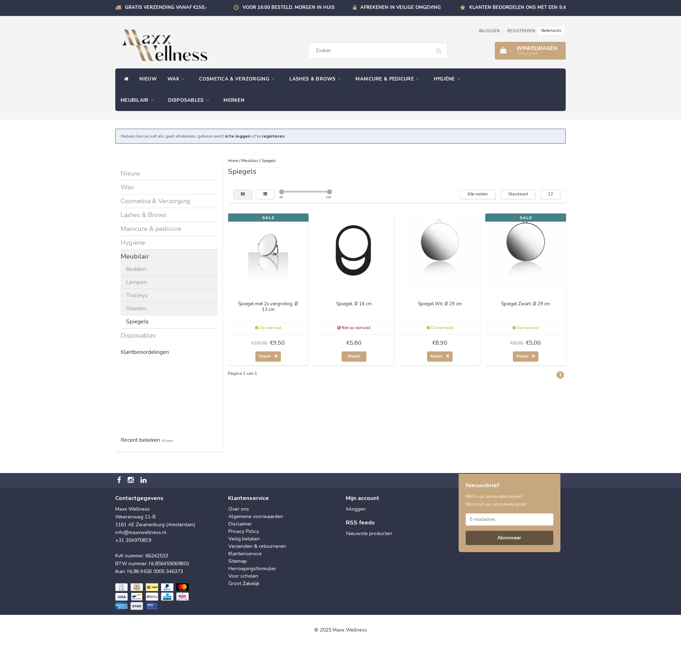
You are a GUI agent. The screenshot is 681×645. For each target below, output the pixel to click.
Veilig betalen (244, 538)
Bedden (136, 269)
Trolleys (137, 295)
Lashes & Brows (313, 79)
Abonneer (509, 537)
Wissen (167, 440)
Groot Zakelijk (244, 583)
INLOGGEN (489, 31)
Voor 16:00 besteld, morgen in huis (289, 7)
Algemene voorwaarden (255, 516)
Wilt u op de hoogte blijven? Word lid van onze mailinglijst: (496, 500)
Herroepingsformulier (252, 568)
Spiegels (137, 321)
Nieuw (148, 79)
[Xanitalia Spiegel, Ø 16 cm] (354, 253)
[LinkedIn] (144, 481)
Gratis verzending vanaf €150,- (166, 7)
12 (550, 194)
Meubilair (135, 100)
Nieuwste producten (369, 533)
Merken (233, 100)
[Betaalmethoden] (152, 597)
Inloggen (356, 509)
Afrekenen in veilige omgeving (400, 7)
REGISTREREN (521, 31)
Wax (174, 79)
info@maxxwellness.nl (140, 532)
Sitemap (237, 561)
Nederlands (551, 30)
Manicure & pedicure (385, 79)
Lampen (136, 282)
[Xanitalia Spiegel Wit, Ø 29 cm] (439, 253)
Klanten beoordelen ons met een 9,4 (517, 7)
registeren (273, 136)
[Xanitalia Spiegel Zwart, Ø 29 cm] (525, 253)
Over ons (238, 509)
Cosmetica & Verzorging (235, 79)
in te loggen (237, 136)
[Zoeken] (441, 48)
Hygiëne (445, 79)
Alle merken (477, 194)
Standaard (518, 194)
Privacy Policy (243, 531)
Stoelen (136, 308)
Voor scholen (243, 576)
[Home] (124, 79)
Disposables (186, 100)
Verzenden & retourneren (257, 546)
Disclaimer (240, 524)
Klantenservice (245, 553)
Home (233, 160)
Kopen (265, 356)
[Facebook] (120, 481)
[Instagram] (131, 481)
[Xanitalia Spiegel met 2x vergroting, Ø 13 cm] (268, 253)
